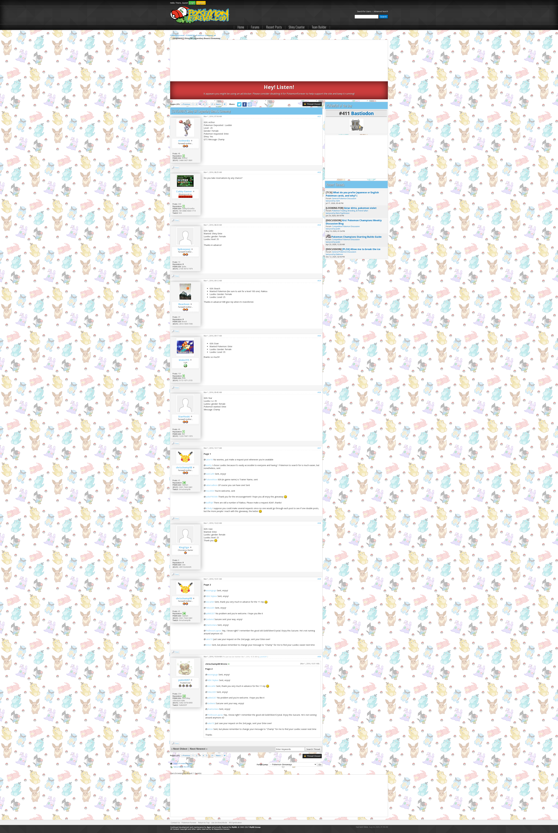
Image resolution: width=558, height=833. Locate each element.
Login (192, 2)
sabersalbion (212, 485)
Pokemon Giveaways (204, 35)
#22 (319, 172)
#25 (319, 336)
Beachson (183, 304)
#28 (319, 523)
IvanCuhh (210, 473)
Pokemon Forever (177, 35)
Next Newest (197, 748)
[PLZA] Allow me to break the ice (361, 249)
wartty (209, 465)
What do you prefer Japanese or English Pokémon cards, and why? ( (352, 194)
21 (212, 104)
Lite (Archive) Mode (219, 822)
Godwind (210, 619)
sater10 (209, 459)
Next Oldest (180, 748)
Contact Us (175, 822)
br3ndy (209, 508)
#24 (319, 280)
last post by (330, 201)
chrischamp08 (184, 467)
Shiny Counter (297, 27)
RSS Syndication (235, 822)
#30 (319, 656)
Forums (255, 27)
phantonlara (211, 625)
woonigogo (211, 590)
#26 (319, 392)
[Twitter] (239, 106)
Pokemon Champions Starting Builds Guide (356, 236)
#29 (319, 579)
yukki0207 (210, 613)
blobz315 (184, 360)
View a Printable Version (183, 763)
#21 (319, 116)
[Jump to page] (224, 104)
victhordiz (184, 140)
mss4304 (210, 490)
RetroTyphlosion (342, 213)
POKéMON (190, 35)
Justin (338, 228)
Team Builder (319, 27)
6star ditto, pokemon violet (360, 208)
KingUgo (184, 547)
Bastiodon (362, 113)
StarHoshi (184, 416)
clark (338, 201)
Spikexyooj (184, 249)
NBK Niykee (211, 596)
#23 (319, 225)
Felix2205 (210, 607)
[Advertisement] (279, 61)
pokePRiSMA (212, 496)
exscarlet (210, 601)
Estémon (339, 254)
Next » (218, 104)
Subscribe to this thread (183, 767)
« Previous (185, 104)
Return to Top (204, 822)
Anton (208, 644)
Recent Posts (274, 27)
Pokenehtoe (211, 479)
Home (240, 27)
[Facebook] (244, 106)
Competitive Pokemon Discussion (346, 226)
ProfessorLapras (213, 630)
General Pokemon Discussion (344, 198)
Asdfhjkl (209, 502)
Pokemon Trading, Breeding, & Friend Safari (350, 210)
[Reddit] (249, 106)
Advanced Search (381, 11)
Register (201, 2)
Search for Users (364, 11)
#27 (319, 448)
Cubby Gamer (184, 191)
